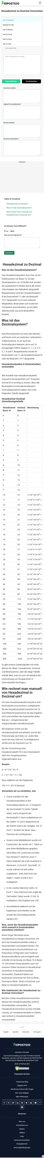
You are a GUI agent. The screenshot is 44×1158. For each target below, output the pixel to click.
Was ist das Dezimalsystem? (19, 208)
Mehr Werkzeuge (22, 1097)
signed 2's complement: (12, 104)
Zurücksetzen (31, 81)
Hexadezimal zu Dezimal (17, 204)
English (6, 1032)
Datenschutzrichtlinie (22, 1140)
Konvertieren (11, 81)
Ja (7, 231)
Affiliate (22, 1133)
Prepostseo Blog (22, 1082)
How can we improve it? (13, 235)
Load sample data (10, 48)
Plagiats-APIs (22, 1085)
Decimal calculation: (11, 139)
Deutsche (25, 1032)
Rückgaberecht (22, 1144)
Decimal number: (10, 88)
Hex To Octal (7, 34)
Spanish (15, 1032)
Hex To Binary (8, 30)
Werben (22, 1129)
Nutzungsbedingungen (22, 1147)
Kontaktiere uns (22, 1125)
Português (37, 1032)
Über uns (22, 1121)
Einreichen (9, 253)
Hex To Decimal (8, 20)
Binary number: (9, 123)
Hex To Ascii (7, 39)
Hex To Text (7, 44)
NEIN (12, 231)
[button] (40, 2)
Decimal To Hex (8, 25)
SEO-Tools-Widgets (22, 1093)
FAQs (22, 1136)
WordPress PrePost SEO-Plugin (22, 1089)
